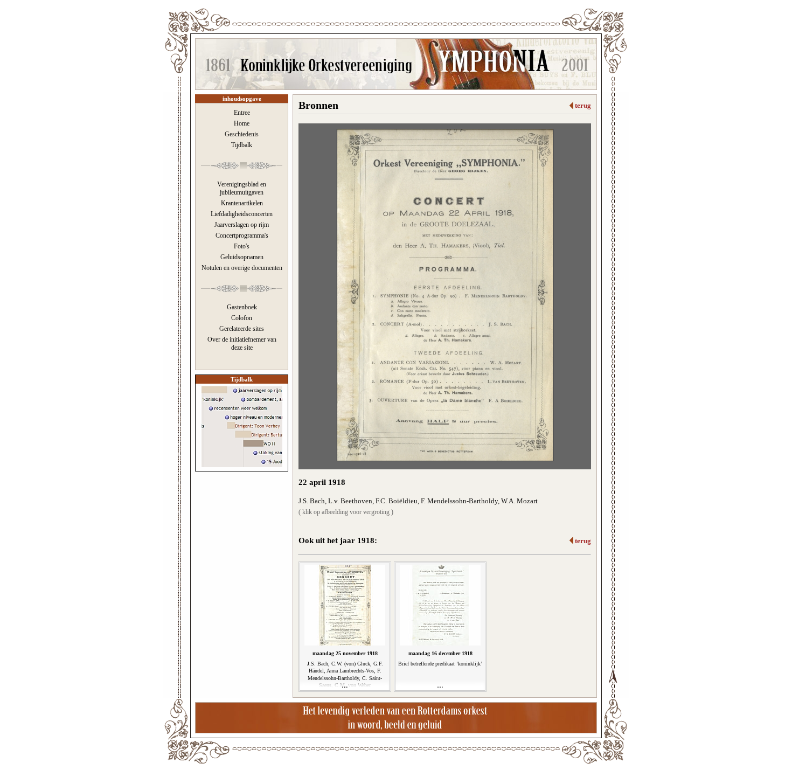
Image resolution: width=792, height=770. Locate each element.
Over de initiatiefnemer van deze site (241, 343)
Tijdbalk (241, 145)
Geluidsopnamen (241, 257)
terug (583, 105)
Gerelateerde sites (241, 328)
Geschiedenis (242, 134)
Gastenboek (242, 307)
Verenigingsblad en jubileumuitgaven (241, 188)
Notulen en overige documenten (242, 268)
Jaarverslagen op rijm (241, 224)
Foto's (241, 246)
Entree (242, 112)
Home (241, 123)
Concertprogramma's (242, 235)
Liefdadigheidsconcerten (242, 214)
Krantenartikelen (242, 203)
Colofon (241, 318)
